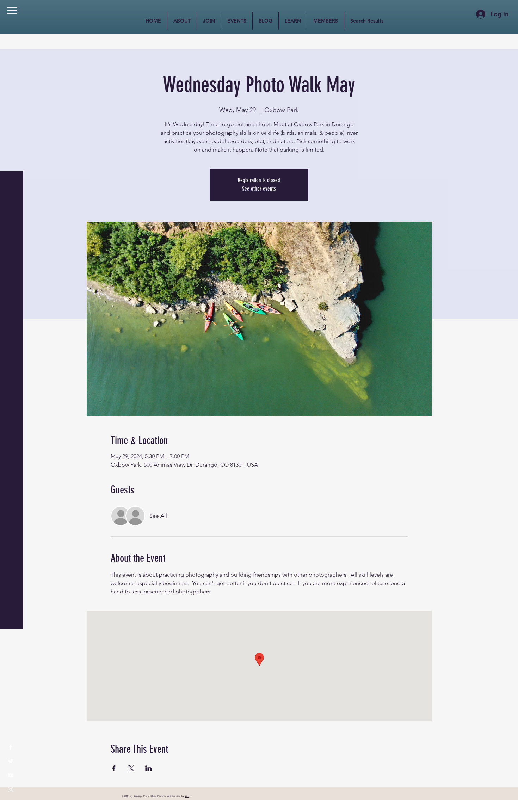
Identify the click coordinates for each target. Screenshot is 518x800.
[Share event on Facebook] (114, 768)
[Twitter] (10, 761)
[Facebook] (10, 747)
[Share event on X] (131, 768)
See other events (259, 188)
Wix (187, 796)
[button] (12, 10)
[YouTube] (10, 775)
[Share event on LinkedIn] (148, 768)
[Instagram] (10, 789)
